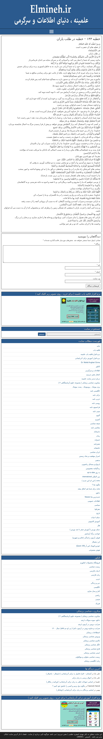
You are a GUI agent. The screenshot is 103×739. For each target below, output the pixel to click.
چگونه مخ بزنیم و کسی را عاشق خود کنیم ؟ (68, 686)
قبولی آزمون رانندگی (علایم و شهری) (86, 538)
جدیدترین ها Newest (92, 497)
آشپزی (97, 420)
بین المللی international (91, 477)
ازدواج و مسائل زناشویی (91, 464)
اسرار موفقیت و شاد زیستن (89, 456)
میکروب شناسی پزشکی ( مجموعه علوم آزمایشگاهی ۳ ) (79, 383)
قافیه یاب (96, 350)
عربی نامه (96, 399)
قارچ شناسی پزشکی (92, 649)
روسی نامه (96, 403)
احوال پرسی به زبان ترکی (81, 678)
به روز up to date (93, 472)
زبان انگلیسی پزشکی (92, 661)
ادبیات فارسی (95, 571)
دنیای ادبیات (95, 517)
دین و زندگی (95, 583)
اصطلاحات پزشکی (93, 632)
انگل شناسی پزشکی (92, 645)
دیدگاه (97, 244)
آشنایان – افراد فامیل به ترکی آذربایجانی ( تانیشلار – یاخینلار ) (68, 674)
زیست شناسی (94, 567)
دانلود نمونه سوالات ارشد (90, 620)
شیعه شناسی (95, 424)
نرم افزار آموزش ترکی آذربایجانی (87, 358)
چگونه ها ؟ (96, 485)
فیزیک (97, 603)
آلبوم (98, 415)
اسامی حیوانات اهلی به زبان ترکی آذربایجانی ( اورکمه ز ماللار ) (69, 682)
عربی (98, 579)
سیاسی (97, 505)
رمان (98, 436)
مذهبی (97, 460)
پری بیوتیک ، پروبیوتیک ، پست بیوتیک (86, 387)
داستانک (97, 432)
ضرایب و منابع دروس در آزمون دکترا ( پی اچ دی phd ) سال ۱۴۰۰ (76, 628)
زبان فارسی (95, 575)
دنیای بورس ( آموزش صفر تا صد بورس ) (85, 530)
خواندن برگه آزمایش (92, 534)
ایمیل (97, 272)
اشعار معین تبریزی (93, 375)
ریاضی (97, 595)
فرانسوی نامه (95, 407)
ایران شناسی (95, 452)
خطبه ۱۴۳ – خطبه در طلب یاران (78, 39)
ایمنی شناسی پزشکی (92, 653)
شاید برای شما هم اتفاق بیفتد (89, 489)
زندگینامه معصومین (93, 468)
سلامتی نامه (95, 428)
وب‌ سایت (96, 279)
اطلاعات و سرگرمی (92, 371)
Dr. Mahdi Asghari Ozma (90, 362)
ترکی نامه (96, 395)
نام (98, 265)
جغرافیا (97, 509)
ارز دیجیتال (96, 542)
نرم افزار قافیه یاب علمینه (90, 354)
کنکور (98, 366)
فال (98, 526)
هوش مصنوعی (94, 550)
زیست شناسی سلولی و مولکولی (88, 657)
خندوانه (97, 440)
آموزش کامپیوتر (94, 521)
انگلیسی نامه (95, 391)
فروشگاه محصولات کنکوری (90, 563)
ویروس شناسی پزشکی (91, 637)
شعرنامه (97, 444)
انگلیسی (97, 587)
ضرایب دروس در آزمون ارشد (89, 624)
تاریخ (98, 513)
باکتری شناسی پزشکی (91, 641)
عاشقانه (97, 448)
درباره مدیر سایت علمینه (91, 379)
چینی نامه (96, 411)
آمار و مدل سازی (93, 591)
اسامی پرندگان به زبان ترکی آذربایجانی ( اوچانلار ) (74, 690)
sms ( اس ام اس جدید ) (91, 481)
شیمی (97, 599)
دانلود (98, 493)
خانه (98, 346)
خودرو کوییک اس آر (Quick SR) (88, 546)
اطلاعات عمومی (94, 501)
